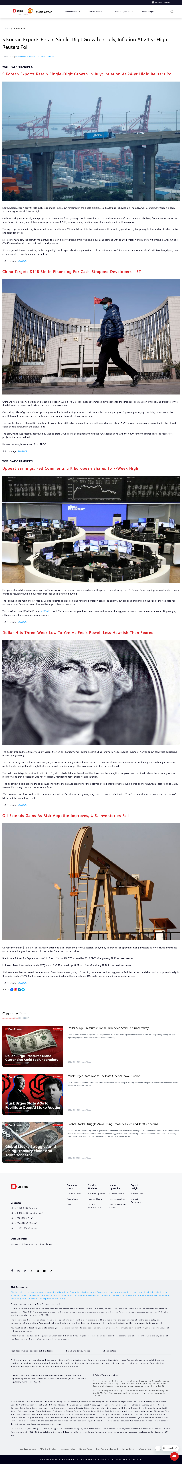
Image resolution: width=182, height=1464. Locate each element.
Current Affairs (20, 28)
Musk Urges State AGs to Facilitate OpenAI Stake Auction (104, 1076)
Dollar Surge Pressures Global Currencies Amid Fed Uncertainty (108, 1028)
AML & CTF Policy (48, 1448)
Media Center (44, 11)
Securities (50, 56)
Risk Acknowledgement (107, 1448)
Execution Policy (67, 1448)
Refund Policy (85, 1448)
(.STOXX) (45, 611)
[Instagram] (15, 989)
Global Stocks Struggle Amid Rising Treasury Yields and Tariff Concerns (113, 1124)
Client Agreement (27, 1448)
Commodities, (21, 56)
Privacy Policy (128, 1448)
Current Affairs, (34, 56)
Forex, (44, 56)
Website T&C (145, 1448)
